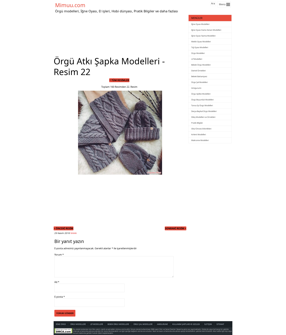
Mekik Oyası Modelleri (201, 41)
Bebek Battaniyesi (199, 76)
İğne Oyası (61, 324)
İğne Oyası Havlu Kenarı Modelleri (206, 30)
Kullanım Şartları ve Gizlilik (186, 324)
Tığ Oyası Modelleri (199, 47)
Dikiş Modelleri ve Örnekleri (203, 117)
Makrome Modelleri (200, 140)
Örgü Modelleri (198, 53)
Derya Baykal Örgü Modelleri (204, 111)
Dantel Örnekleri (198, 70)
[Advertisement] (120, 34)
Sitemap (220, 324)
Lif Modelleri (196, 59)
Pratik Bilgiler (197, 122)
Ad (56, 282)
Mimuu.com (70, 5)
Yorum (59, 254)
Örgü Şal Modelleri (199, 82)
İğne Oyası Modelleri (200, 24)
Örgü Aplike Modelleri (200, 93)
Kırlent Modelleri (198, 134)
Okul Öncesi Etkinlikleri (201, 128)
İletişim (208, 324)
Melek (73, 233)
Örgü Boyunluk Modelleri (202, 99)
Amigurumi (196, 88)
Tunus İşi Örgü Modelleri (202, 105)
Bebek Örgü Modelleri (201, 64)
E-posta (59, 296)
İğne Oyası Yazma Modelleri (203, 35)
